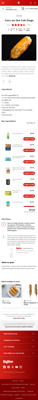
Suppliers (17, 395)
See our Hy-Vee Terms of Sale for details (19, 326)
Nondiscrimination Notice (28, 395)
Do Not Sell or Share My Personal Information (15, 384)
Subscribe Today (19, 318)
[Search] (30, 2)
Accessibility (19, 398)
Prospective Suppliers (6, 395)
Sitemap (15, 381)
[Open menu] (3, 3)
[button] (12, 25)
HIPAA (23, 387)
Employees (30, 391)
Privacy (21, 381)
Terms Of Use (15, 387)
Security (32, 384)
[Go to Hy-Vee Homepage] (19, 3)
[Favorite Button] (3, 81)
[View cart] (34, 3)
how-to (12, 76)
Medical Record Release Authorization (14, 391)
